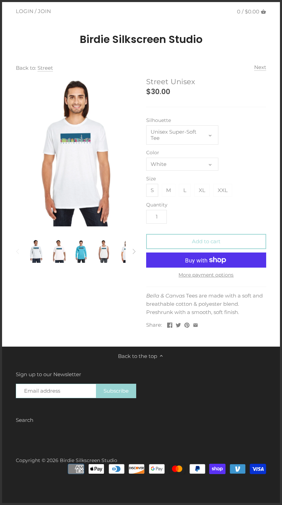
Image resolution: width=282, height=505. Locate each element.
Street (45, 68)
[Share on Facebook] (169, 324)
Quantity (156, 204)
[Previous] (17, 251)
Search (24, 420)
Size (151, 178)
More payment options (206, 275)
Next (260, 67)
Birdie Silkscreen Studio (141, 39)
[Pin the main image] (186, 324)
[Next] (133, 251)
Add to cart (206, 241)
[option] (35, 251)
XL (202, 190)
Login (24, 11)
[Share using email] (195, 324)
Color (152, 152)
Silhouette (158, 120)
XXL (223, 190)
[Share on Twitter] (178, 324)
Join (44, 11)
